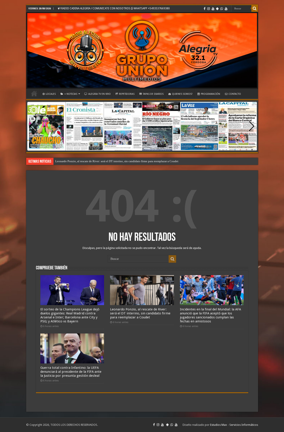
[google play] (217, 8)
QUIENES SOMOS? (182, 94)
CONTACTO (235, 94)
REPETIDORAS (126, 94)
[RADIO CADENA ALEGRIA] (142, 50)
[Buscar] (254, 8)
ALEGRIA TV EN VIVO (99, 94)
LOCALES (51, 94)
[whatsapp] (221, 8)
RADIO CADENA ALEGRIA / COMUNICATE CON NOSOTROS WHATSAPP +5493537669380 (115, 8)
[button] (252, 126)
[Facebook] (204, 8)
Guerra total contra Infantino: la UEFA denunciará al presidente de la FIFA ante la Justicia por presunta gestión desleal (70, 372)
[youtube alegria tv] (226, 8)
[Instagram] (208, 8)
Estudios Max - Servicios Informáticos (234, 424)
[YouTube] (213, 8)
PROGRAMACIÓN (210, 94)
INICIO (34, 93)
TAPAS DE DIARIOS (153, 94)
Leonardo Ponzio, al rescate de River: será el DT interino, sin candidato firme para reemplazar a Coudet (116, 161)
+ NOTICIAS (70, 94)
